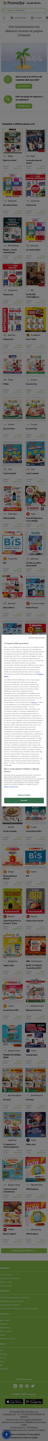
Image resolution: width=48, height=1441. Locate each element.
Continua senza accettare (37, 637)
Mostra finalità (24, 795)
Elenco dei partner (11, 787)
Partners (34, 702)
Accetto (24, 800)
